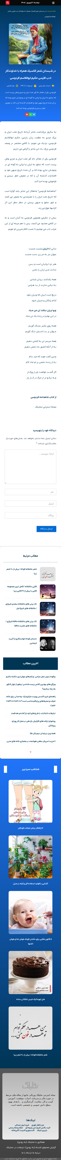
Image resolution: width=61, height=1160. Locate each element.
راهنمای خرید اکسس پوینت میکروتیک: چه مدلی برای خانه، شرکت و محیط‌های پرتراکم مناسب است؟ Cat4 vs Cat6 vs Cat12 (31, 701)
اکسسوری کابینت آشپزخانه (22, 1130)
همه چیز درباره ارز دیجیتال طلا (43, 733)
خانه (54, 11)
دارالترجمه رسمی (16, 1127)
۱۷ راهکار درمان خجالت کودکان (30, 828)
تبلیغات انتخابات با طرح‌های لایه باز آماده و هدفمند (33, 713)
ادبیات (49, 11)
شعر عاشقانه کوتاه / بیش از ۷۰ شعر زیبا (30, 1055)
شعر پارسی (42, 86)
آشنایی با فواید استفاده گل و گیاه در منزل (30, 883)
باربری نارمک (42, 1130)
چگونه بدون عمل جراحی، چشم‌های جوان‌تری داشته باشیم (31, 676)
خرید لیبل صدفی (22, 1125)
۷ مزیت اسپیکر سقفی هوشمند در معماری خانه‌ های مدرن (31, 741)
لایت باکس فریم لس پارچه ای (37, 1127)
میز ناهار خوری (37, 1125)
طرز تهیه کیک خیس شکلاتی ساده (30, 999)
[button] (53, 2)
